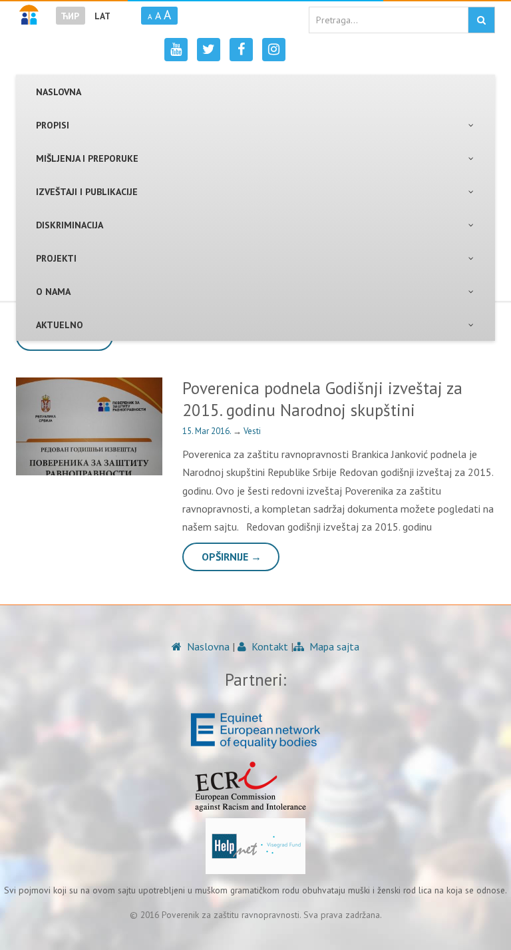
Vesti (252, 431)
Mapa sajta (333, 646)
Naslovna (207, 646)
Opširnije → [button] (231, 556)
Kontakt (268, 646)
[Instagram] (274, 49)
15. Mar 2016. (207, 431)
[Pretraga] (481, 20)
